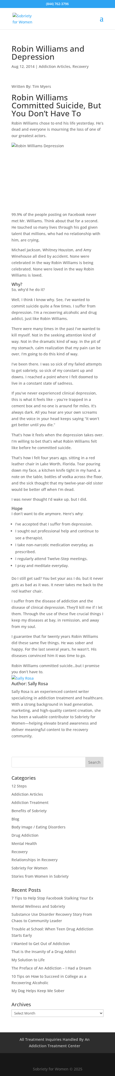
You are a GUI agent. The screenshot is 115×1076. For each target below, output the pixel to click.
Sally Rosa (38, 684)
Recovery (80, 66)
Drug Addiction (25, 835)
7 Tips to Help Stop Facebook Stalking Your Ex (52, 898)
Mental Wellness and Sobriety (38, 906)
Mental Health (24, 843)
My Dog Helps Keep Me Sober (37, 990)
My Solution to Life (28, 959)
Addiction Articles (54, 66)
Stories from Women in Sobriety (39, 876)
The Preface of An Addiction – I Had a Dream (51, 968)
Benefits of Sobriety (29, 810)
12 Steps (19, 785)
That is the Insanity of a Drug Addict (43, 951)
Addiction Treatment (29, 802)
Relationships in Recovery (34, 859)
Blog (15, 819)
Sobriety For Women (29, 867)
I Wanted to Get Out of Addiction (40, 943)
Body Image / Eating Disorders (38, 826)
